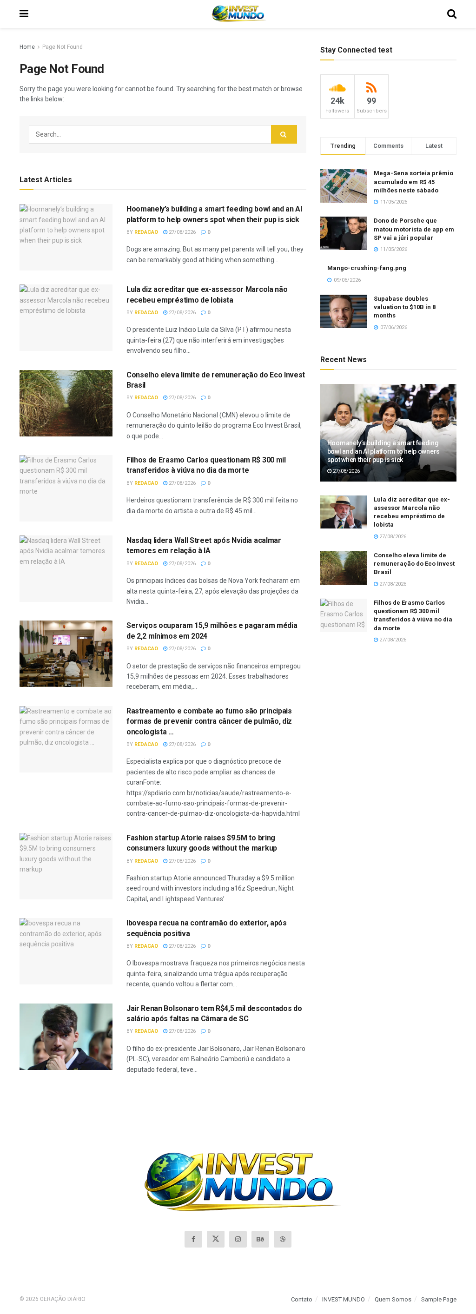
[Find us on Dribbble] (282, 1239)
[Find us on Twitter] (216, 1239)
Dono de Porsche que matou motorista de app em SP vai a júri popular (414, 229)
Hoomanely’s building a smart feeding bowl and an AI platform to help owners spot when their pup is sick (383, 451)
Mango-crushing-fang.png (366, 267)
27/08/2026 (181, 232)
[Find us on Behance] (260, 1239)
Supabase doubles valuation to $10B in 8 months (405, 307)
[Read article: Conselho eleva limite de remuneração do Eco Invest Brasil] (66, 403)
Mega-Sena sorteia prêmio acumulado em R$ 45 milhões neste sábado (413, 181)
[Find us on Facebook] (193, 1239)
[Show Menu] (24, 14)
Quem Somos (393, 1299)
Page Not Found (62, 47)
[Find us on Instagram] (238, 1239)
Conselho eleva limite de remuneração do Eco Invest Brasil (414, 563)
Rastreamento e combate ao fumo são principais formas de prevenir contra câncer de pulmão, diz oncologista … (209, 721)
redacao (146, 232)
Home (27, 47)
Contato (301, 1299)
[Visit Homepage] (237, 14)
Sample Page (438, 1299)
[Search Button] (451, 14)
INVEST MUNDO (343, 1299)
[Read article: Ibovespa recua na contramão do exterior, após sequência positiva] (66, 951)
